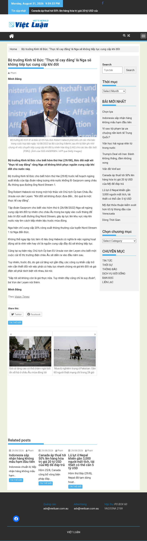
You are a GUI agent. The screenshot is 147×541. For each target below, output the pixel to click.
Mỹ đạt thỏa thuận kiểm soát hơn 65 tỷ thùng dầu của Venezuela (119, 209)
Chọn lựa (107, 111)
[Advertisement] (52, 407)
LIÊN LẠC (107, 282)
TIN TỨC (107, 260)
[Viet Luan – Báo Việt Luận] (11, 35)
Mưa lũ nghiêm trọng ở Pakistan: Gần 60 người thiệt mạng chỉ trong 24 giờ (75, 370)
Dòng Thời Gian (111, 220)
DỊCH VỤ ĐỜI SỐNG (113, 273)
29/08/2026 (18, 450)
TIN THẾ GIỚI (15, 322)
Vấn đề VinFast (111, 169)
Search (107, 64)
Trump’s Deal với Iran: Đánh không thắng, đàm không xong (118, 158)
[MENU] (143, 35)
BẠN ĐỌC (108, 277)
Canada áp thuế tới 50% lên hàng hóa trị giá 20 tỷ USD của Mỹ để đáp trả (73, 10)
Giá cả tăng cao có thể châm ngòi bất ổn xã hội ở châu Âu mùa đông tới (30, 370)
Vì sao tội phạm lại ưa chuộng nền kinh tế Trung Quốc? (117, 133)
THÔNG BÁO (109, 269)
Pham (13, 73)
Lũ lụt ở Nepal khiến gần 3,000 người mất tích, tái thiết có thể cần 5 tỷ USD (116, 194)
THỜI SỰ (107, 265)
